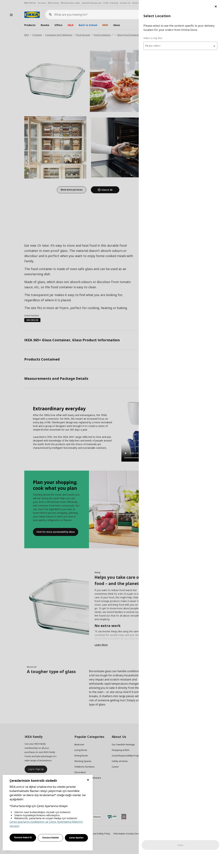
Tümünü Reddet (50, 837)
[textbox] (180, 46)
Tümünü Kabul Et (23, 837)
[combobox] (180, 46)
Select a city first (152, 38)
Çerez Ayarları (76, 837)
